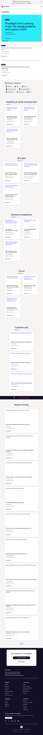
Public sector (25, 709)
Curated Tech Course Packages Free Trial (12, 673)
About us (6, 700)
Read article (7, 38)
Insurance (25, 706)
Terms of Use (15, 731)
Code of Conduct (27, 731)
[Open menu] (41, 6)
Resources (7, 706)
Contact (6, 684)
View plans (7, 693)
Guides (24, 684)
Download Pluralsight (9, 691)
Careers (6, 702)
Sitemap (6, 689)
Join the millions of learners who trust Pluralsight (14, 675)
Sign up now (8, 717)
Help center (7, 686)
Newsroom (7, 704)
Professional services (9, 695)
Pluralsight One (26, 691)
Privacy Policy (21, 731)
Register (29, 3)
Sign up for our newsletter (23, 397)
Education (25, 700)
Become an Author (26, 686)
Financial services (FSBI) (27, 702)
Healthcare (25, 704)
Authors (24, 693)
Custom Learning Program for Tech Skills (12, 672)
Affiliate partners (26, 689)
